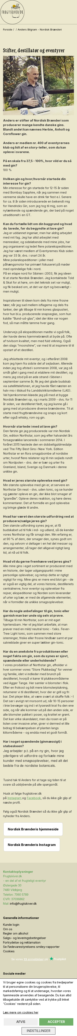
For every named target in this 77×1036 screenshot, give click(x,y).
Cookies (9, 951)
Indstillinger (38, 1031)
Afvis (20, 1022)
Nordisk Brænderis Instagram (32, 845)
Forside (7, 29)
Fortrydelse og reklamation (21, 942)
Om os (7, 929)
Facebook (34, 798)
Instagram (14, 798)
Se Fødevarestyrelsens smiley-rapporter (31, 946)
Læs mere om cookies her (20, 1012)
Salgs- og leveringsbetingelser (24, 938)
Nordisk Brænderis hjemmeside (33, 829)
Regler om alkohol (15, 933)
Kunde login (11, 924)
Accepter (56, 1022)
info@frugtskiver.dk (23, 903)
